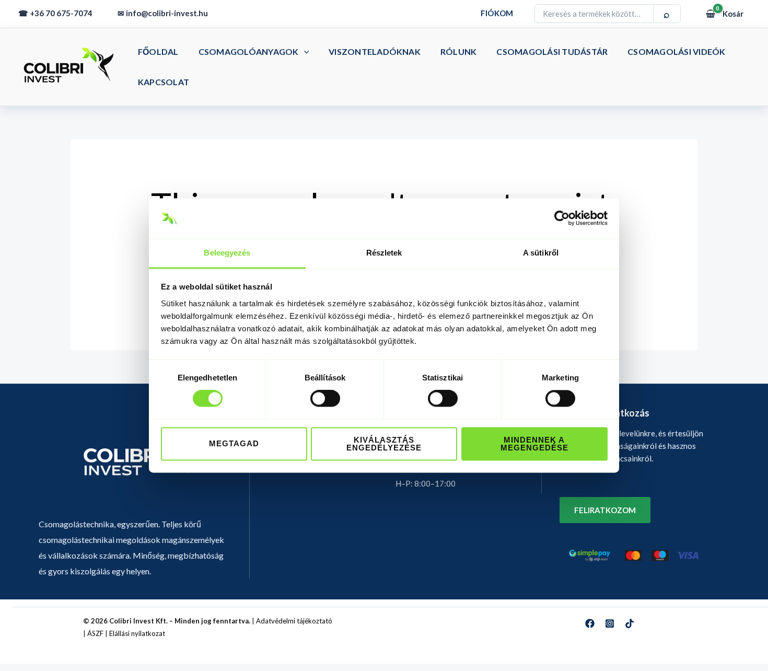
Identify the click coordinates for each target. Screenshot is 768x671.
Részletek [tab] (384, 252)
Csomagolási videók (676, 51)
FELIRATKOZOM (605, 510)
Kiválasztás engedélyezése (384, 443)
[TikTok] (629, 623)
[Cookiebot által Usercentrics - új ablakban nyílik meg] (562, 218)
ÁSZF (95, 633)
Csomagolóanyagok (249, 51)
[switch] (325, 398)
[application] (304, 51)
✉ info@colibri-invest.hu (163, 13)
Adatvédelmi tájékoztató (294, 621)
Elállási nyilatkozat (137, 633)
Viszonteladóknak (375, 51)
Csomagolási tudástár (552, 51)
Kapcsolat (163, 82)
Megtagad (234, 443)
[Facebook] (590, 623)
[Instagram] (609, 623)
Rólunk (458, 51)
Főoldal (158, 51)
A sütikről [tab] (540, 252)
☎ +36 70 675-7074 (55, 13)
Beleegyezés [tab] (227, 252)
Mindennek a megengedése (534, 443)
